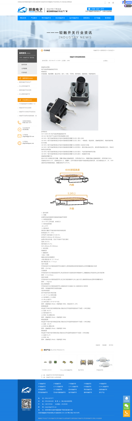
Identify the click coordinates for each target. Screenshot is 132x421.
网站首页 (23, 18)
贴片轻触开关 (74, 18)
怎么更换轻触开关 (24, 94)
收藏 (104, 345)
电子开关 (81, 370)
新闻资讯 (86, 18)
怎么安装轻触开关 (24, 86)
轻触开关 (96, 50)
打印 (111, 345)
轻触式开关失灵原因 (25, 108)
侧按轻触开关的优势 (25, 90)
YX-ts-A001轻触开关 (66, 370)
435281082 (26, 129)
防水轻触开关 (60, 18)
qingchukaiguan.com (28, 143)
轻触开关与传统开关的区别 (27, 111)
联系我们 (108, 18)
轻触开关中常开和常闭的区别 (55, 375)
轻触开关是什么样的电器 (53, 377)
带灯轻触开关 (46, 18)
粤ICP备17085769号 (73, 413)
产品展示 (34, 18)
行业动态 (110, 50)
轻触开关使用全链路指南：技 (28, 115)
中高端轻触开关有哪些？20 (27, 104)
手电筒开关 (99, 370)
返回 (98, 345)
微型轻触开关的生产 (25, 82)
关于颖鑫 (97, 18)
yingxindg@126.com (28, 136)
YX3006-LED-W (47, 370)
